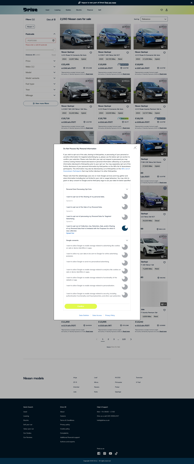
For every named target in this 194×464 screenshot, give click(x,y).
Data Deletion (84, 315)
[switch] (125, 196)
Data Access (97, 315)
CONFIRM (80, 306)
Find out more (110, 2)
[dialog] (97, 232)
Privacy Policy (110, 315)
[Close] (136, 148)
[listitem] (97, 189)
